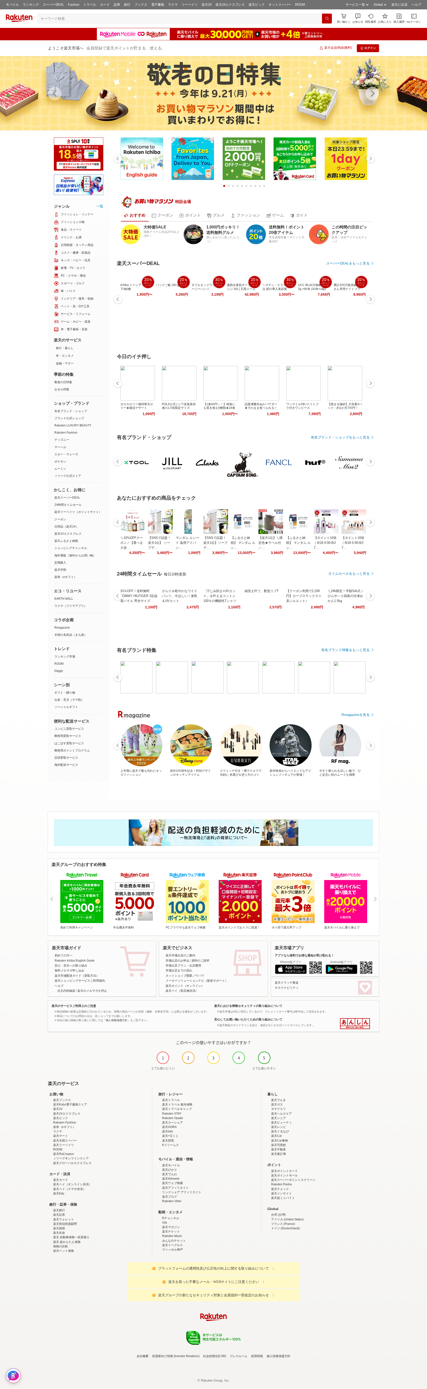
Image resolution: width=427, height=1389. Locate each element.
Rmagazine (62, 627)
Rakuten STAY (171, 1113)
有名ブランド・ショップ (70, 411)
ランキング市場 (64, 656)
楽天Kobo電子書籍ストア (70, 1104)
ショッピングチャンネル (70, 548)
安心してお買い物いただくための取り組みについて (248, 1019)
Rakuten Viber (171, 1201)
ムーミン (60, 468)
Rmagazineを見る (356, 715)
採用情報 (257, 1356)
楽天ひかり (169, 1169)
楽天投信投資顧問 (65, 1224)
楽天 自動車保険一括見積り (71, 1237)
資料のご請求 (200, 960)
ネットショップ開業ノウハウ (185, 975)
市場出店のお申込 (177, 960)
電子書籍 (157, 4)
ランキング (31, 4)
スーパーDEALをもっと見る (348, 263)
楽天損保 (59, 1228)
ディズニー (61, 439)
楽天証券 (59, 1214)
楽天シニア (278, 1118)
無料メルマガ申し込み (69, 970)
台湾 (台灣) (278, 1214)
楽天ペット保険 (63, 1251)
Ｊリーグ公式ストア (67, 476)
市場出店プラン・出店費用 (183, 965)
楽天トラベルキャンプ (177, 1109)
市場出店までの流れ (179, 970)
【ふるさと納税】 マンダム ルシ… (243, 543)
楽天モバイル (171, 1165)
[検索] (327, 18)
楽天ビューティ (281, 1122)
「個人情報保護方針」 (116, 1020)
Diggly (58, 671)
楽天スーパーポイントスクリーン (293, 1180)
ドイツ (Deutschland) (285, 1228)
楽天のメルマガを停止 (92, 990)
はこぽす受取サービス (69, 743)
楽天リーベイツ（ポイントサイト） (78, 512)
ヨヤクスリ (278, 1109)
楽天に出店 (399, 4)
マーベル (60, 447)
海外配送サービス (66, 765)
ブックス (140, 4)
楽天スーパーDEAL (67, 497)
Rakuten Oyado (172, 1118)
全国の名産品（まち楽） (70, 635)
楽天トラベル (171, 1100)
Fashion (73, 4)
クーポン (60, 519)
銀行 (127, 4)
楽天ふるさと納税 (66, 541)
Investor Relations (186, 1356)
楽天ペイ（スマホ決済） (69, 1189)
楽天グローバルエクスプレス (72, 1163)
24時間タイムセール (68, 505)
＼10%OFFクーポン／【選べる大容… (131, 543)
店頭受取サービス (66, 757)
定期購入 (60, 562)
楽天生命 (59, 1233)
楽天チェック (280, 1189)
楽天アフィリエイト (175, 1188)
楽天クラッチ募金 (287, 982)
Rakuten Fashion (65, 432)
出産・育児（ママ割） (69, 700)
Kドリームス (170, 1145)
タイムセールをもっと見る (349, 573)
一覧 (99, 206)
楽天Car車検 (279, 1140)
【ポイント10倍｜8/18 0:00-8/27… (325, 543)
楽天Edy (58, 1193)
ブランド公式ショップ (69, 418)
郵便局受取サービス (67, 736)
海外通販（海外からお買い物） (75, 555)
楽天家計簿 (278, 1154)
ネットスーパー (280, 4)
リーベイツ (190, 4)
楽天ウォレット (63, 1219)
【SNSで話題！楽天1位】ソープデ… (215, 543)
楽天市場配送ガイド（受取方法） (77, 975)
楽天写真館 (278, 1145)
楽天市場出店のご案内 (180, 955)
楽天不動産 (278, 1149)
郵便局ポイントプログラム (72, 750)
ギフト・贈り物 (64, 692)
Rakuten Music (172, 1236)
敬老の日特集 (63, 382)
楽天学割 (60, 570)
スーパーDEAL (53, 4)
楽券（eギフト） (65, 577)
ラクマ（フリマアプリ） (70, 606)
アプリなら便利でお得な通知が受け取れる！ (304, 955)
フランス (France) (283, 1224)
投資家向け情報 (162, 1356)
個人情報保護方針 (278, 1356)
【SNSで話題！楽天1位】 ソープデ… (159, 543)
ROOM (300, 4)
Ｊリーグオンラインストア (71, 1158)
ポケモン (60, 461)
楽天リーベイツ (63, 1145)
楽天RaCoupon (63, 1154)
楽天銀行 (59, 1210)
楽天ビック (257, 4)
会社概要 (143, 1356)
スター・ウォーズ (66, 454)
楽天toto (167, 1131)
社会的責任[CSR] (214, 1356)
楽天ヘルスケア (281, 1113)
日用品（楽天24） (66, 526)
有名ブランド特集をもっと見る (345, 650)
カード (105, 4)
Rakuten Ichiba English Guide (75, 960)
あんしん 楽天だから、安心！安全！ (355, 1023)
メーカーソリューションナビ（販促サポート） (197, 980)
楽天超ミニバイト (283, 1198)
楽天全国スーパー (65, 1140)
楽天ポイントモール (284, 1175)
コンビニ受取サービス (69, 728)
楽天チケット (171, 1231)
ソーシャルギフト (66, 707)
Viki (164, 1222)
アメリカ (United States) (287, 1219)
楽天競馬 (168, 1140)
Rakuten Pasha (281, 1184)
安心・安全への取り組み (71, 965)
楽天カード (60, 1180)
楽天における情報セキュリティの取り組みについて (248, 1006)
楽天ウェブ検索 (172, 1183)
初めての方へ (63, 955)
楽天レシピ (278, 1127)
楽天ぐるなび (280, 1131)
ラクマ (173, 4)
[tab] (135, 215)
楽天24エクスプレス (230, 4)
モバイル (12, 4)
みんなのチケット (174, 1240)
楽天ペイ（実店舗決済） (182, 990)
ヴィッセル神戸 (172, 1249)
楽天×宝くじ (170, 1136)
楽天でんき (278, 1100)
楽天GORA (169, 1127)
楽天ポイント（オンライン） (185, 986)
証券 (117, 4)
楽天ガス (277, 1104)
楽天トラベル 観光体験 (177, 1104)
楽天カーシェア (172, 1122)
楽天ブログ (169, 1196)
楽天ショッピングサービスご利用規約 (80, 980)
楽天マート (60, 1136)
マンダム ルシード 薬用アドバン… (187, 543)
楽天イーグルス (172, 1245)
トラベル (89, 4)
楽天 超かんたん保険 (67, 1242)
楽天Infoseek (170, 1178)
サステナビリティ (287, 988)
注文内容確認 (66, 990)
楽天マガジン (171, 1227)
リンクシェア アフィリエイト (181, 1192)
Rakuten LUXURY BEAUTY (72, 425)
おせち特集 (61, 389)
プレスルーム (238, 1356)
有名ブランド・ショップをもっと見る (340, 437)
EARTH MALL (63, 598)
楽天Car (276, 1136)
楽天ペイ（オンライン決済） (72, 1184)
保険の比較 (60, 1246)
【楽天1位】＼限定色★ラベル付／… (270, 543)
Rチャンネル (170, 1218)
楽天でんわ (169, 1174)
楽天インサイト (281, 1193)
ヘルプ (416, 4)
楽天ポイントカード (284, 1171)
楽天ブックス (62, 1100)
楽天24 (207, 4)
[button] (357, 18)
